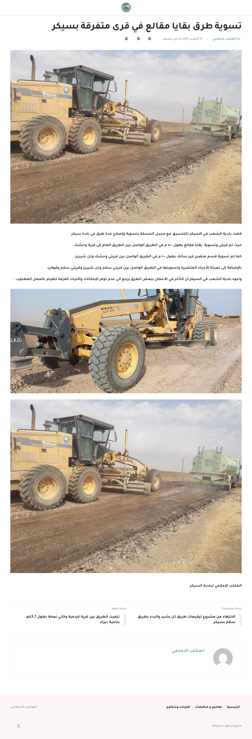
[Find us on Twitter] (18, 726)
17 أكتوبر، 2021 (192, 39)
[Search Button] (15, 7)
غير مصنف (170, 39)
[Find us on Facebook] (25, 727)
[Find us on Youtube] (11, 727)
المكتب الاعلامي (224, 39)
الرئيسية (233, 707)
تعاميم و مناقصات (208, 707)
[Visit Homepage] (126, 7)
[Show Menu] (237, 7)
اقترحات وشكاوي (178, 707)
